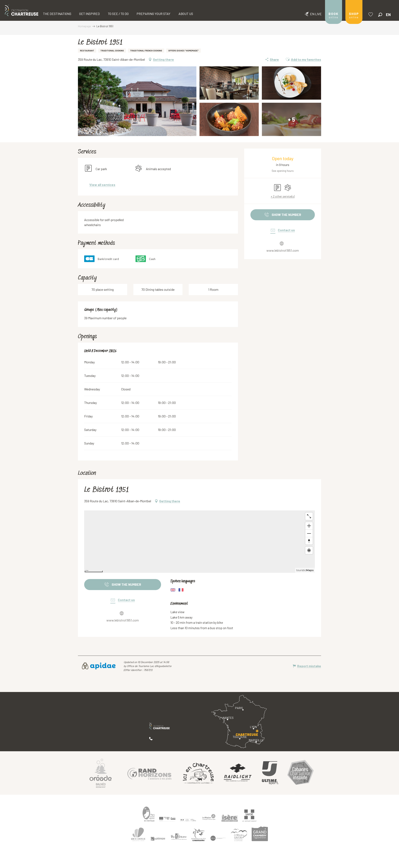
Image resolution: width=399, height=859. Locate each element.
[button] (380, 14)
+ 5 (291, 119)
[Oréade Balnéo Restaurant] (100, 773)
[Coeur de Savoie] (239, 835)
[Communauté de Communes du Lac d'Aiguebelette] (218, 838)
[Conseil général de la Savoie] (249, 815)
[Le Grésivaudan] (158, 839)
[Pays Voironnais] (178, 837)
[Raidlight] (237, 773)
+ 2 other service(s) (283, 196)
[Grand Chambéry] (259, 833)
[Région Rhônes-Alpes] (208, 817)
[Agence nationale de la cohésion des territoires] (188, 820)
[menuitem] (21, 10)
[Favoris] (371, 14)
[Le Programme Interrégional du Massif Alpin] (167, 819)
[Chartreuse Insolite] (300, 773)
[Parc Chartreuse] (148, 814)
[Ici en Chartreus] (198, 773)
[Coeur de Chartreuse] (138, 834)
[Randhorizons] (149, 773)
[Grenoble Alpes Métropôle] (198, 835)
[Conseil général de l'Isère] (229, 818)
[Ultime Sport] (270, 773)
